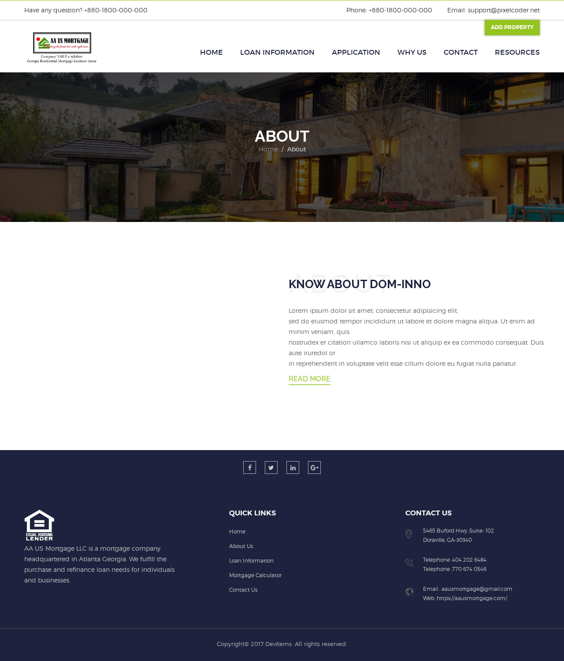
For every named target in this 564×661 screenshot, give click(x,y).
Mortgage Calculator (255, 575)
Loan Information (277, 52)
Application (356, 52)
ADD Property (512, 27)
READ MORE (309, 379)
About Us (241, 546)
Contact (461, 52)
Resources (517, 52)
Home (211, 52)
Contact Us (243, 589)
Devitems (278, 643)
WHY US (412, 52)
